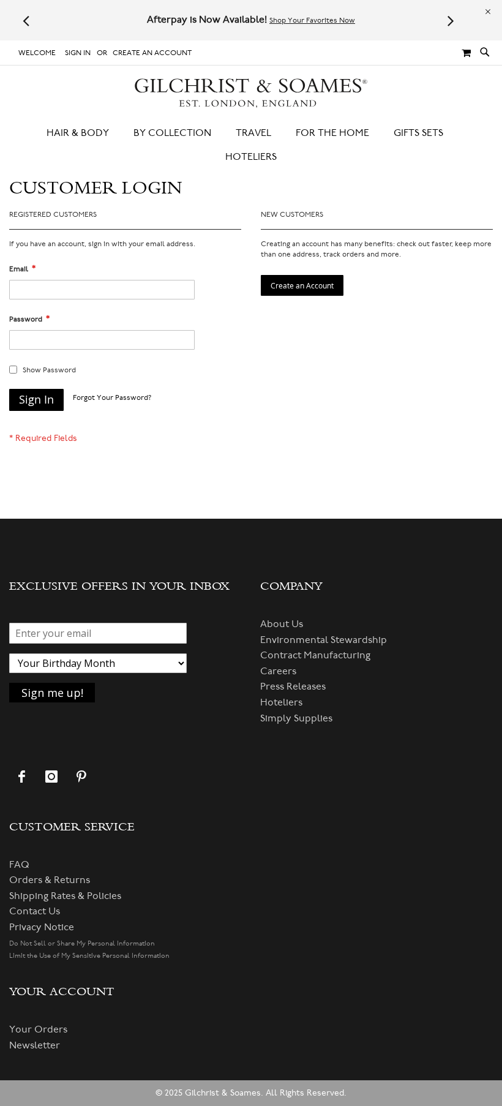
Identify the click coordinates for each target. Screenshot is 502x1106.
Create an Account (152, 53)
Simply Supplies (296, 718)
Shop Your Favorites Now (312, 20)
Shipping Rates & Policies (65, 896)
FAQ (19, 865)
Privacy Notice (41, 927)
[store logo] (251, 93)
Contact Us (34, 911)
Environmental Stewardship (323, 640)
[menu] (251, 145)
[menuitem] (84, 133)
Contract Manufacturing (315, 655)
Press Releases (293, 686)
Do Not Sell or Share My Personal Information (82, 943)
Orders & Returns (49, 880)
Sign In (78, 53)
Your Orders (38, 1029)
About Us (281, 624)
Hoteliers (281, 702)
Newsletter (34, 1045)
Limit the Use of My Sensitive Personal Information (89, 956)
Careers (278, 671)
